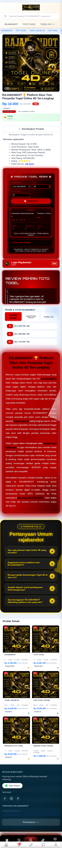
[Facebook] (4, 798)
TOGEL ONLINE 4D (49, 24)
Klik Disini (29, 164)
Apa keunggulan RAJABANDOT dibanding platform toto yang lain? (25, 601)
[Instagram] (11, 798)
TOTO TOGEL (29, 24)
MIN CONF (15, 191)
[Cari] (5, 16)
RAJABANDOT (11, 24)
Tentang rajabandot (11, 811)
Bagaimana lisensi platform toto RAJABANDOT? (24, 564)
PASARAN (16, 183)
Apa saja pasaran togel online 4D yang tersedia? (27, 551)
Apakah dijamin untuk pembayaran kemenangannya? (25, 588)
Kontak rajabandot (11, 815)
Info (54, 264)
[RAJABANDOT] (31, 7)
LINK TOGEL (53, 30)
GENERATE (31, 201)
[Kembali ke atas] (56, 828)
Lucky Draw (13, 317)
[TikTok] (18, 798)
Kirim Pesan (14, 786)
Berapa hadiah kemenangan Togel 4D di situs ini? (27, 576)
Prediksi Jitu (48, 317)
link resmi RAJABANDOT (30, 498)
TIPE (34, 183)
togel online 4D (21, 421)
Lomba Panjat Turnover (31, 317)
